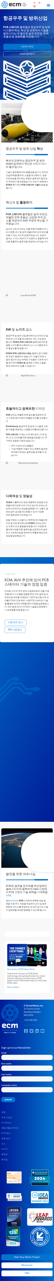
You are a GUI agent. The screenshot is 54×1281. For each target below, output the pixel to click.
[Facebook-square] (26, 1031)
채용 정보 (5, 1139)
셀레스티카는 (12, 901)
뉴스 (3, 1144)
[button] (48, 5)
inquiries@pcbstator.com (36, 1025)
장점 (3, 1112)
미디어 (4, 1149)
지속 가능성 (6, 1118)
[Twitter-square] (31, 1031)
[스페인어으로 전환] (34, 6)
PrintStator (6, 1123)
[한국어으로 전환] (39, 3)
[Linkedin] (37, 1031)
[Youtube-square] (42, 1031)
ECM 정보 (5, 1133)
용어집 (4, 1160)
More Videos (13, 987)
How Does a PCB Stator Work (21, 969)
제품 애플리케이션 (9, 1128)
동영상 (4, 1154)
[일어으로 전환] (34, 3)
